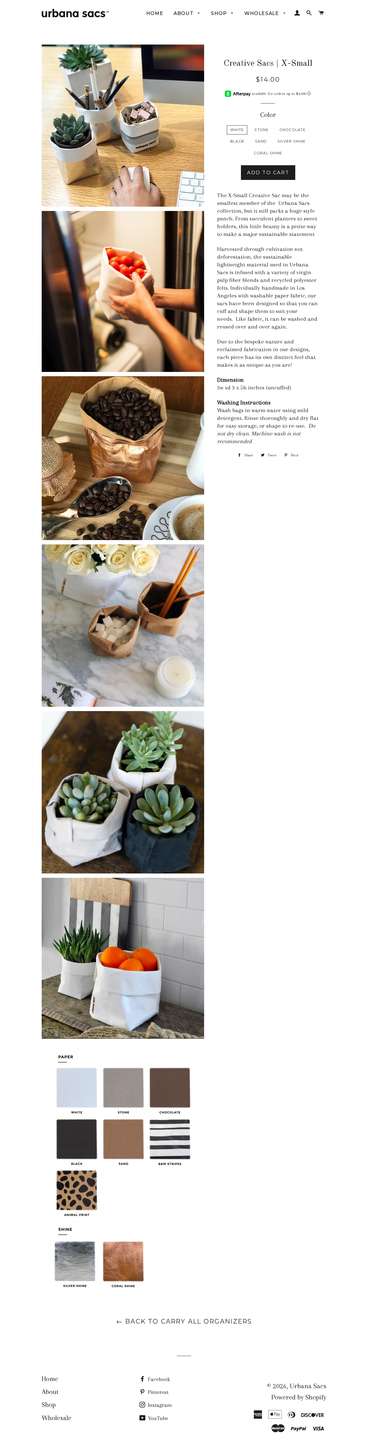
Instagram (159, 1405)
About (184, 13)
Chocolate (292, 130)
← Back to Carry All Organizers (184, 1321)
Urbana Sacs (308, 1386)
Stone (261, 130)
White (237, 130)
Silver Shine (291, 141)
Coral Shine (268, 153)
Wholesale (262, 13)
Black (237, 141)
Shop (220, 13)
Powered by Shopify (298, 1397)
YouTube (157, 1418)
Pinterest (157, 1392)
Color (268, 115)
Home (154, 13)
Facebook (158, 1379)
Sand (261, 141)
